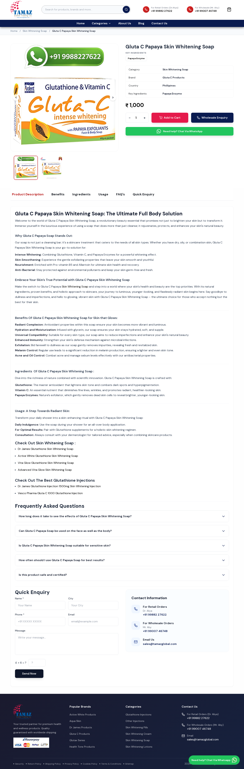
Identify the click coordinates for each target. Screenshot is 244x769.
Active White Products (82, 714)
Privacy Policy (72, 763)
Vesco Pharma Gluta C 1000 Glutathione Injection (50, 493)
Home (81, 23)
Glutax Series (77, 740)
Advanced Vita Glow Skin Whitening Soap (45, 470)
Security (19, 763)
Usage (103, 194)
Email (71, 614)
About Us (124, 23)
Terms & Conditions (111, 763)
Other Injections (135, 721)
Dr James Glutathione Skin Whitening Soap (46, 449)
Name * (19, 598)
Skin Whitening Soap (35, 31)
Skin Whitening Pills (137, 727)
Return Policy (34, 763)
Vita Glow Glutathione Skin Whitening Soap (46, 463)
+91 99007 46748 (155, 631)
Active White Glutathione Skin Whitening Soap (48, 456)
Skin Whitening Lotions (139, 746)
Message (20, 630)
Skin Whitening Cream (138, 733)
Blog (141, 23)
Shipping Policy (53, 763)
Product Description (28, 194)
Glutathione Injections (138, 714)
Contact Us (159, 23)
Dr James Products (80, 727)
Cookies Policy (90, 763)
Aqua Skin (75, 721)
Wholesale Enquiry (214, 117)
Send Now (29, 673)
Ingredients (81, 194)
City (70, 598)
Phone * (19, 614)
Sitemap (129, 763)
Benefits (57, 194)
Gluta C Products (79, 733)
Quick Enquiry (143, 194)
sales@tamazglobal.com (160, 644)
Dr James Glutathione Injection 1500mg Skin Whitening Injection (59, 486)
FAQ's (120, 194)
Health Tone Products (82, 746)
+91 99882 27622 (155, 614)
